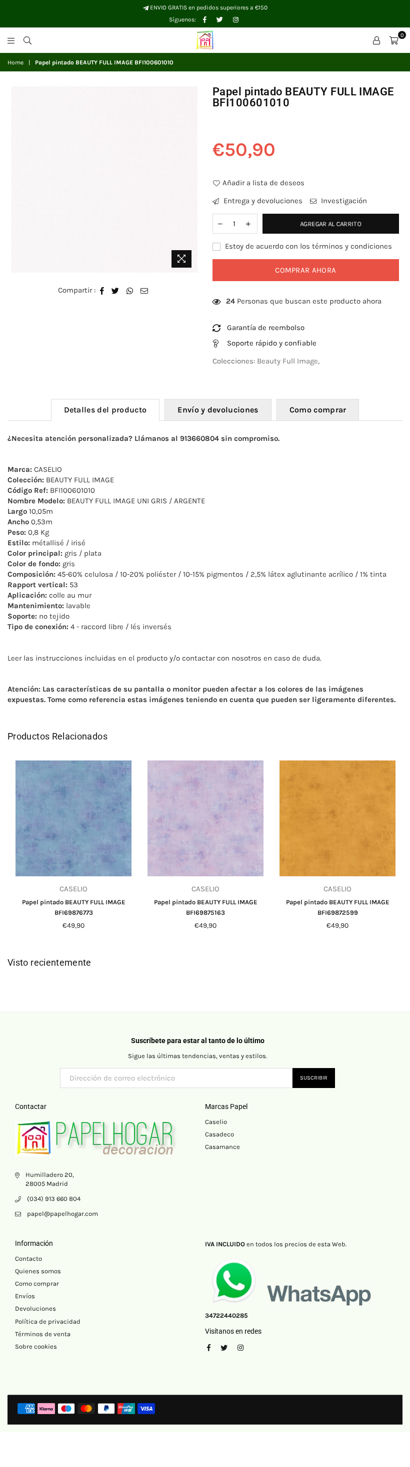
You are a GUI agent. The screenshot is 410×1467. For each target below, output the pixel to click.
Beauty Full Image (287, 361)
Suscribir (314, 1078)
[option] (105, 179)
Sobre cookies (36, 1346)
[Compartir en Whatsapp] (130, 290)
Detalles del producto (105, 409)
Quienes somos (38, 1271)
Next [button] (393, 853)
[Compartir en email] (144, 290)
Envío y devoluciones (218, 409)
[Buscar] (27, 39)
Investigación (343, 200)
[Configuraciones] (376, 39)
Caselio (216, 1121)
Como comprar (318, 409)
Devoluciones (35, 1308)
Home (16, 62)
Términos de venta (42, 1334)
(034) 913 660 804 (53, 1198)
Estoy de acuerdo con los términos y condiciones (307, 246)
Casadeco (219, 1134)
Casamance (222, 1146)
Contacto (28, 1258)
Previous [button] (16, 853)
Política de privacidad (47, 1321)
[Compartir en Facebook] (102, 290)
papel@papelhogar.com (62, 1213)
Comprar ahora (305, 270)
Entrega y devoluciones (262, 200)
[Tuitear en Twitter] (116, 290)
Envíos (25, 1296)
